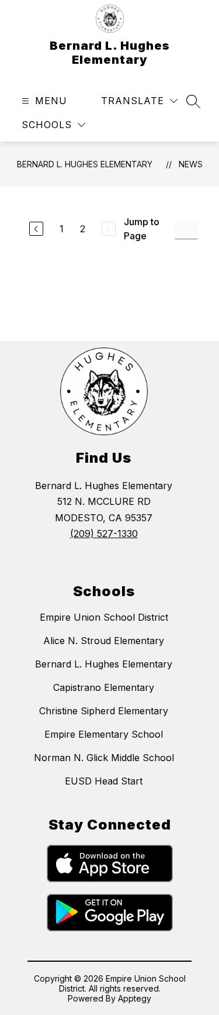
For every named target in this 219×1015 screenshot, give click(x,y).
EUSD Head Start (103, 781)
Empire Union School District (104, 617)
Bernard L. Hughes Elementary (84, 164)
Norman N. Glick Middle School (104, 757)
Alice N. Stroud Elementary (103, 640)
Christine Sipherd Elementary (103, 711)
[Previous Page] (36, 229)
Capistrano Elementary (103, 687)
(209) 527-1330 (104, 533)
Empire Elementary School (103, 734)
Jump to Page (141, 229)
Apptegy (134, 998)
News (191, 164)
